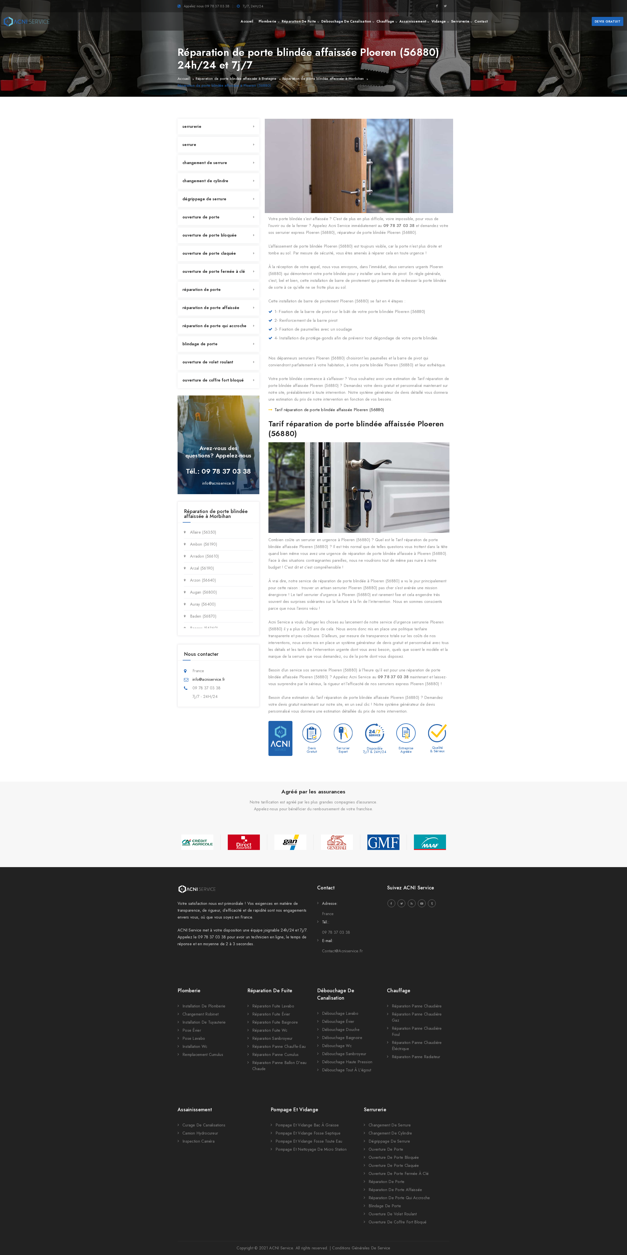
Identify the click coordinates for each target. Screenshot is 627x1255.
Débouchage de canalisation (335, 994)
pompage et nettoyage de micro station (311, 1149)
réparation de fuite (299, 21)
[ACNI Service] (26, 21)
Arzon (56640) (203, 580)
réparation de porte (201, 289)
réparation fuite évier (271, 1014)
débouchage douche (341, 1029)
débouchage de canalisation (346, 21)
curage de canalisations (203, 1125)
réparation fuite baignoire (275, 1022)
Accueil (184, 78)
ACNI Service (281, 1248)
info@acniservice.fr (218, 483)
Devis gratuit (607, 21)
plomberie (268, 21)
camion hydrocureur (200, 1133)
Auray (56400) (203, 604)
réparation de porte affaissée (211, 308)
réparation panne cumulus (275, 1054)
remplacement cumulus (202, 1054)
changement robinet (200, 1014)
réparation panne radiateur (416, 1057)
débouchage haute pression (347, 1062)
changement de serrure (204, 163)
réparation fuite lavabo (273, 1006)
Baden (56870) (203, 616)
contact (481, 21)
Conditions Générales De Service (361, 1248)
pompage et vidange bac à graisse (307, 1125)
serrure (189, 144)
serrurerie (460, 21)
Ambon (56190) (203, 544)
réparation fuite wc (270, 1030)
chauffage (385, 21)
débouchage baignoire (342, 1037)
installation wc (194, 1046)
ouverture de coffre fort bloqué (213, 380)
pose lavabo (193, 1038)
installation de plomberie (204, 1006)
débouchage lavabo (340, 1013)
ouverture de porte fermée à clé (213, 271)
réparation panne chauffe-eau (279, 1046)
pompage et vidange (294, 1109)
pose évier (191, 1030)
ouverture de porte (200, 217)
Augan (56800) (203, 592)
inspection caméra (198, 1141)
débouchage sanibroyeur (344, 1054)
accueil (247, 21)
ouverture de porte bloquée (209, 235)
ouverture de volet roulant (207, 362)
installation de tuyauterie (204, 1022)
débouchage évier (338, 1021)
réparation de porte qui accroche (214, 326)
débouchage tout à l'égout (346, 1070)
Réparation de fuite (269, 990)
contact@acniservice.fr (342, 951)
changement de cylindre (205, 181)
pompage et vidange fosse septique (308, 1133)
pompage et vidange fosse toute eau (309, 1141)
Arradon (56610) (204, 556)
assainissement (412, 21)
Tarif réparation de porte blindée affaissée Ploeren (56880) (329, 410)
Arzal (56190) (202, 568)
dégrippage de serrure (204, 199)
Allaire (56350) (203, 532)
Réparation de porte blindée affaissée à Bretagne (236, 78)
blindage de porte (199, 344)
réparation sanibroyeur (272, 1038)
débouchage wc (337, 1046)
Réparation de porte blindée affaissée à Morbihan (323, 78)
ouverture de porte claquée (209, 253)
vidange (439, 21)
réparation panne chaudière (417, 1006)
